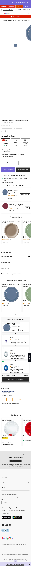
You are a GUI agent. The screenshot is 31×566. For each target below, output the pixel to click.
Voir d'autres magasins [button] (7, 156)
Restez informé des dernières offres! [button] (14, 564)
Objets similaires (18, 128)
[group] (8, 437)
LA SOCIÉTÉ (5, 477)
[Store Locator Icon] (1, 10)
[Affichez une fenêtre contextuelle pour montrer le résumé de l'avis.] (20, 340)
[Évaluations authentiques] (8, 392)
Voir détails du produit (7, 128)
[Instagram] (10, 525)
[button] (10, 152)
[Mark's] (19, 6)
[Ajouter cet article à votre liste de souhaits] (16, 163)
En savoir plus (5, 513)
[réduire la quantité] (12, 163)
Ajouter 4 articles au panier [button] (15, 379)
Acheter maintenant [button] (23, 169)
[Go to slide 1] (15, 45)
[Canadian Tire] (4, 6)
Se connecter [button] (15, 461)
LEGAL (3, 487)
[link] (6, 125)
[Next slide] (29, 3)
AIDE (3, 482)
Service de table (26, 20)
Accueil (5, 20)
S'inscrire (5, 502)
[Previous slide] (2, 3)
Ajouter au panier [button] (8, 169)
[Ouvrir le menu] (2, 13)
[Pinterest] (6, 525)
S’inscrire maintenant (18, 466)
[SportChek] (11, 6)
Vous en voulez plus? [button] (23, 152)
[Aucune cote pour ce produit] (5, 125)
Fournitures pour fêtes (14, 20)
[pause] (4, 3)
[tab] (5, 143)
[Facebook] (3, 525)
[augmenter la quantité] (2, 163)
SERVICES (4, 472)
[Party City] (27, 6)
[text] (11, 240)
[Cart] (29, 13)
